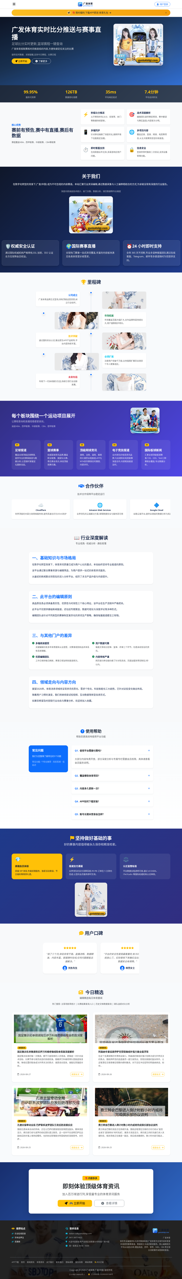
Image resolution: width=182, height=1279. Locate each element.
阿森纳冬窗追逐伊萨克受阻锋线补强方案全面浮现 (123, 1051)
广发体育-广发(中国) (95, 1270)
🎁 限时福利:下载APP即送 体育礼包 (90, 12)
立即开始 (22, 61)
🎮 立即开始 (77, 1203)
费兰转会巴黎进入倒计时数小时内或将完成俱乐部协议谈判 (128, 1125)
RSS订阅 (100, 1262)
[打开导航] (14, 4)
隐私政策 (69, 1262)
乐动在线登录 (20, 1233)
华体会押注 (19, 1237)
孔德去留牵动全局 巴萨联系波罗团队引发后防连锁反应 (45, 1125)
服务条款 (79, 1262)
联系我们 (59, 1262)
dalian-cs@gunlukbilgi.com (80, 1233)
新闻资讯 (21, 1121)
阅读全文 (76, 1074)
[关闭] (166, 12)
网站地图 (88, 1262)
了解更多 (42, 61)
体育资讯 (21, 1048)
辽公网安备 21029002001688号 (102, 1274)
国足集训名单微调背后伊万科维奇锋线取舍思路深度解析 (45, 1051)
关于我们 (50, 1262)
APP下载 (15, 1262)
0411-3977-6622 (75, 1237)
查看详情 (111, 1203)
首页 (23, 1262)
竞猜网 (17, 1241)
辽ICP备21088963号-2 (77, 1274)
